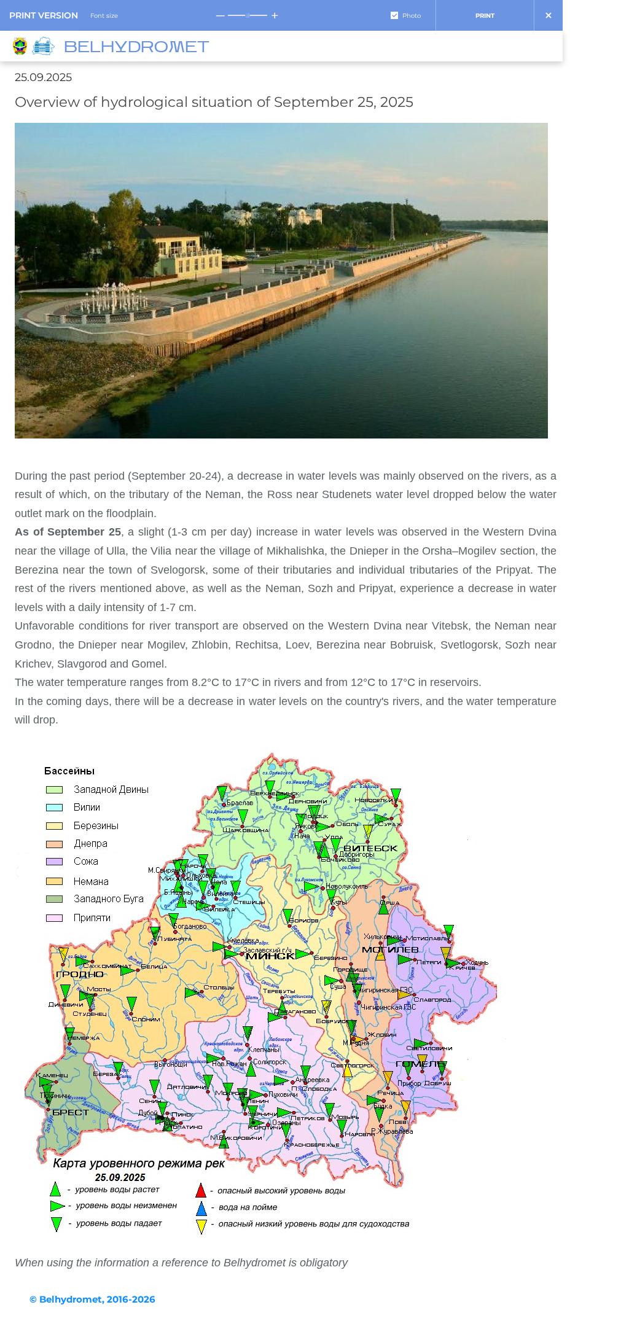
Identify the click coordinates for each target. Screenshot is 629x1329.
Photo (411, 16)
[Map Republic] (45, 46)
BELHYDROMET (136, 48)
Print (484, 16)
